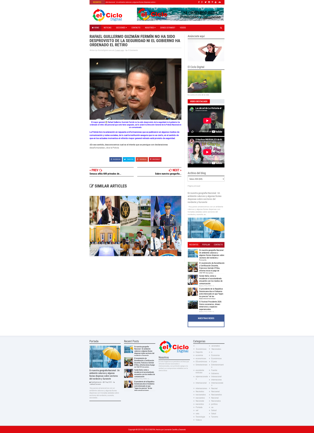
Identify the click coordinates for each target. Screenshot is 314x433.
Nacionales (216, 401)
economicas (201, 358)
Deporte (199, 352)
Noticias (107, 27)
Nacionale (200, 401)
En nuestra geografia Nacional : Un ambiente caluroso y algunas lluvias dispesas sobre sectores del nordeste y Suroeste (136, 2)
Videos (183, 27)
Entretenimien (201, 365)
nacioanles (200, 398)
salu (197, 413)
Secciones (121, 27)
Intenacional (216, 376)
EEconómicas (201, 361)
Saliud (213, 410)
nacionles (200, 404)
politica (214, 404)
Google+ (143, 159)
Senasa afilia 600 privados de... (105, 173)
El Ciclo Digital (149, 430)
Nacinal (214, 388)
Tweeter (129, 159)
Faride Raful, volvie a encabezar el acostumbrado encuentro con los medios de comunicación (210, 280)
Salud (213, 413)
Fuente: (214, 370)
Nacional (215, 398)
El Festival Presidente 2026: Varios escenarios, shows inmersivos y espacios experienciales (210, 305)
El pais (214, 361)
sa (212, 407)
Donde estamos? (167, 27)
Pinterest (156, 159)
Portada (199, 407)
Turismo (214, 417)
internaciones (201, 388)
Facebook (116, 159)
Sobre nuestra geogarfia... (168, 173)
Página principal (194, 186)
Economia (215, 355)
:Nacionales (216, 349)
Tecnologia (200, 417)
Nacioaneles (216, 395)
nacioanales (201, 395)
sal (197, 410)
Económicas (216, 358)
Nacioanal (215, 391)
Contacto (135, 27)
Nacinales (200, 391)
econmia (199, 355)
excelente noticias (200, 371)
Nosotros (149, 27)
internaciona (216, 380)
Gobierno (215, 373)
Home (96, 27)
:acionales (215, 346)
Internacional (201, 383)
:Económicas (201, 349)
